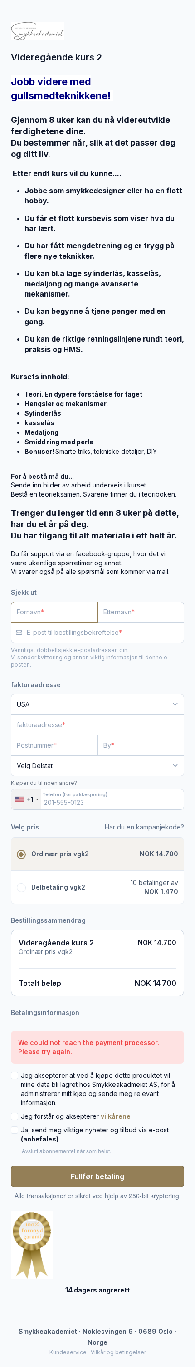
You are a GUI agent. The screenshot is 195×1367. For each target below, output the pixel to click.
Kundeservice (68, 1352)
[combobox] (26, 799)
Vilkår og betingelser (118, 1352)
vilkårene (116, 1116)
